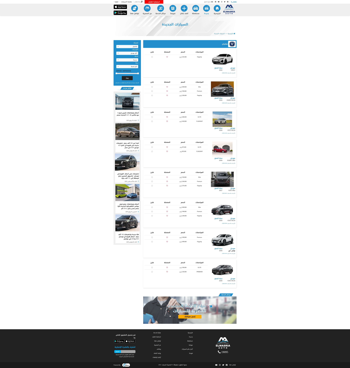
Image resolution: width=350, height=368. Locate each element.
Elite (199, 87)
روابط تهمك (157, 353)
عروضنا (191, 345)
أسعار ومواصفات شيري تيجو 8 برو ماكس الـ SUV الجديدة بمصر (128, 114)
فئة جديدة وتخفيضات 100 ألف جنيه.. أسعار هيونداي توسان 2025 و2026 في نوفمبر (128, 236)
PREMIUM (199, 271)
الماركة (136, 42)
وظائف (159, 349)
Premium (199, 91)
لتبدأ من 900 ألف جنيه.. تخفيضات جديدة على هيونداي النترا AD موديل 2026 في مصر (127, 145)
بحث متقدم (137, 2)
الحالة (136, 56)
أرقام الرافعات (157, 357)
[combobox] (127, 46)
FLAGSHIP (199, 121)
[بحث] (141, 2)
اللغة (116, 2)
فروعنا (172, 13)
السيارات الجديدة (175, 24)
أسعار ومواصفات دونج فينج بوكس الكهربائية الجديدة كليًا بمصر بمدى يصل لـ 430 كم (128, 206)
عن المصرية (147, 13)
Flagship (199, 57)
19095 (235, 2)
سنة (136, 63)
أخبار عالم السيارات (187, 349)
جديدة (206, 13)
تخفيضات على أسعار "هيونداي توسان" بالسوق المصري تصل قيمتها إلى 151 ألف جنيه (128, 176)
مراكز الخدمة (160, 13)
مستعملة (195, 13)
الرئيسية (217, 13)
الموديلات (135, 49)
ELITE (199, 117)
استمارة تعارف (154, 1)
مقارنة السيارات (126, 2)
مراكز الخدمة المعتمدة (187, 306)
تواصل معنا (134, 13)
